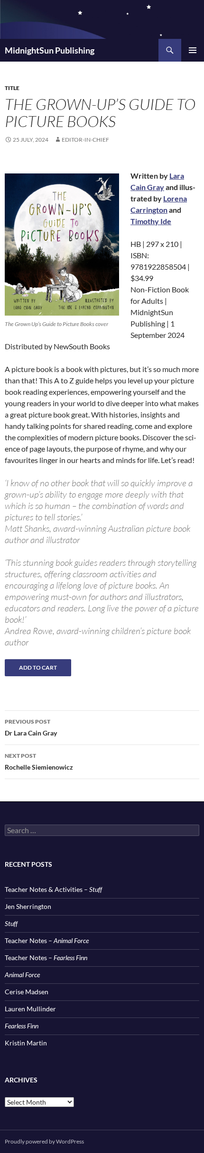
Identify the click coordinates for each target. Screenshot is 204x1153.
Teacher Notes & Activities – (53, 889)
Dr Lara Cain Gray (31, 727)
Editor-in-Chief (85, 139)
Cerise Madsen (26, 992)
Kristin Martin (26, 1043)
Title (12, 87)
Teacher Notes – (47, 940)
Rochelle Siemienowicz (39, 761)
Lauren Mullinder (30, 1009)
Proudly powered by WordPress (44, 1141)
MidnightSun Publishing (49, 50)
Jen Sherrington (28, 906)
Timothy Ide (150, 221)
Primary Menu (192, 50)
